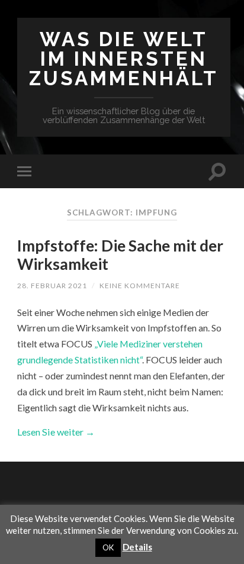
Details (137, 547)
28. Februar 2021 (52, 285)
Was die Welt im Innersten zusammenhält (124, 59)
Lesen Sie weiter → (56, 431)
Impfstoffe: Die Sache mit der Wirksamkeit (120, 255)
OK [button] (108, 547)
